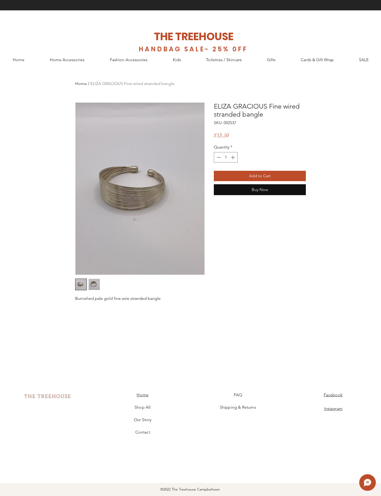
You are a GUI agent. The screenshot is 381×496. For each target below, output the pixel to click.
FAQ (238, 394)
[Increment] (233, 157)
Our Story (142, 419)
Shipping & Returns (238, 407)
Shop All (143, 407)
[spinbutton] (226, 157)
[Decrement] (218, 157)
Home (81, 83)
